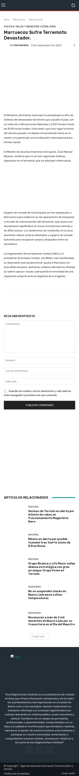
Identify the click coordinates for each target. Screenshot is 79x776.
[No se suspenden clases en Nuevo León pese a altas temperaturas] (14, 593)
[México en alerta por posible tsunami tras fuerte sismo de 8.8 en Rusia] (14, 541)
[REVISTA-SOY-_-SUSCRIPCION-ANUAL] (39, 451)
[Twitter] (49, 749)
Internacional (36, 19)
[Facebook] (29, 749)
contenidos (20, 45)
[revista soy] (39, 58)
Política (9, 26)
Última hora (19, 19)
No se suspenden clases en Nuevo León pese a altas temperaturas (47, 594)
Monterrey (34, 587)
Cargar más (38, 636)
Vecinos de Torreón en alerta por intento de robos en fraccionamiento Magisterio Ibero (51, 516)
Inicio (7, 19)
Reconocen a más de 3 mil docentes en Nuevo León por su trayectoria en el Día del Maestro (51, 621)
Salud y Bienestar (27, 26)
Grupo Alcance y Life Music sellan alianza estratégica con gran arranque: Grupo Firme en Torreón (51, 569)
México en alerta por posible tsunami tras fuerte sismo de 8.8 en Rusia (49, 542)
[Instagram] (39, 749)
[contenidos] (7, 45)
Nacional (33, 507)
